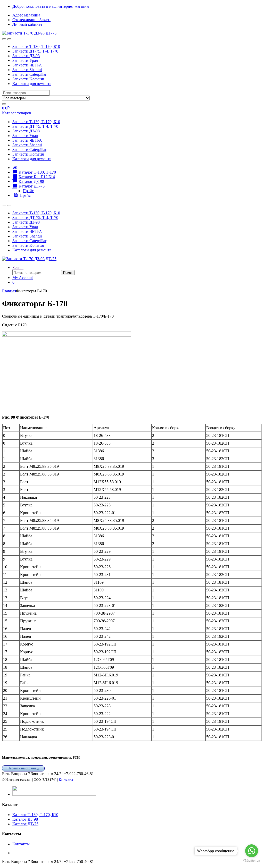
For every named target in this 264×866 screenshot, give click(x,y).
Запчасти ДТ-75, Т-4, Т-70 (35, 51)
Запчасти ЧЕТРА (27, 65)
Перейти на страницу (23, 768)
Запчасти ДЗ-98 (26, 56)
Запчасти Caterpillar (29, 74)
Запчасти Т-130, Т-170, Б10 (36, 46)
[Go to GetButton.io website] (251, 860)
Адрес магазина (26, 15)
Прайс (28, 191)
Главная (9, 291)
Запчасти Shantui (27, 69)
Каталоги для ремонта (31, 83)
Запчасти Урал (25, 60)
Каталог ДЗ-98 (25, 819)
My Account (22, 277)
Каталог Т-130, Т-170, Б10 (35, 814)
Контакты (66, 780)
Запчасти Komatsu (28, 79)
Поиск (67, 273)
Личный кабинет (27, 24)
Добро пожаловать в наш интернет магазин (50, 6)
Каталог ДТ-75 (25, 824)
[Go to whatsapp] (251, 850)
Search (17, 267)
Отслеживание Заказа (31, 20)
